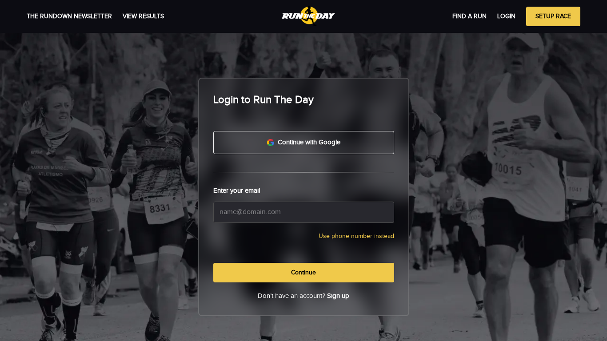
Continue (303, 272)
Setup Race (553, 16)
